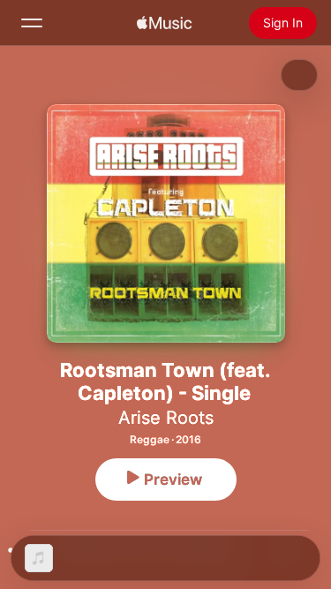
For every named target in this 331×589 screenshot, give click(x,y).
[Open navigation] (31, 23)
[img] (164, 23)
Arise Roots (166, 417)
